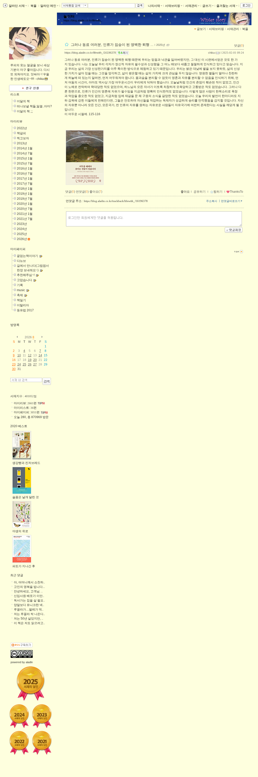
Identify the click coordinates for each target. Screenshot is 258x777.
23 (14, 364)
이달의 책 (23, 101)
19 (29, 360)
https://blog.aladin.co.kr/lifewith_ (82, 20)
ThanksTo (236, 191)
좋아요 (185, 191)
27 (35, 364)
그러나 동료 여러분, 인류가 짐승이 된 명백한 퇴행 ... (112, 45)
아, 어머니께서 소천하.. (29, 582)
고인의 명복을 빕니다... (29, 587)
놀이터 (68, 16)
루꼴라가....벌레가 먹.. (28, 609)
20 (35, 360)
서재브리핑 (172, 6)
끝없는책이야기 (27, 256)
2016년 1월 (25, 168)
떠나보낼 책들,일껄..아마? (34, 106)
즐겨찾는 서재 (225, 6)
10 (19, 355)
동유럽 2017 (25, 310)
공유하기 (200, 191)
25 (24, 364)
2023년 (22, 224)
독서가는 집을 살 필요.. (29, 600)
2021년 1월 (25, 214)
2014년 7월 (25, 153)
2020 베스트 (18, 426)
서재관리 (191, 6)
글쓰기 (206, 6)
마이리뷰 (16, 121)
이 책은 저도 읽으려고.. (29, 623)
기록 (20, 285)
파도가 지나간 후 (23, 566)
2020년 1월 (25, 204)
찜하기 (217, 191)
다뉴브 (21, 261)
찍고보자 (23, 138)
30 (14, 369)
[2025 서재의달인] (30, 683)
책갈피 (21, 133)
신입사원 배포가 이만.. (29, 596)
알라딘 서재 (16, 6)
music (21, 290)
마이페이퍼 (17, 249)
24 (19, 364)
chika (211, 52)
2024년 (22, 229)
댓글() (239, 45)
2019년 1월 (25, 193)
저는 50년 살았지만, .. (28, 618)
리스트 (14, 94)
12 (29, 355)
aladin (29, 662)
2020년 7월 (25, 209)
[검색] (47, 381)
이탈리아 (23, 305)
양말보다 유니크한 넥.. (29, 605)
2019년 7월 (25, 198)
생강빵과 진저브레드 (26, 463)
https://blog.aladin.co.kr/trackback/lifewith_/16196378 (116, 200)
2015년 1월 (25, 158)
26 (29, 364)
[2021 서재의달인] (42, 743)
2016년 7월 (25, 173)
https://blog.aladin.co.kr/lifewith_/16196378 (90, 52)
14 (40, 355)
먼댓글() (82, 191)
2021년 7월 (25, 219)
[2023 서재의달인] (42, 716)
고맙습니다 (24, 280)
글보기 (201, 29)
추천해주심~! (26, 275)
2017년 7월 (25, 183)
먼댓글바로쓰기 (230, 200)
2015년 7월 (25, 163)
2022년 (22, 128)
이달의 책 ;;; (25, 111)
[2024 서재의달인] (19, 716)
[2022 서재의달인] (19, 743)
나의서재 (154, 6)
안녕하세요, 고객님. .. (28, 591)
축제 (20, 295)
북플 (33, 6)
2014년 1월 (25, 148)
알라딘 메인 (48, 6)
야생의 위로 (20, 531)
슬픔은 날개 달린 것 (25, 497)
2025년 (160, 44)
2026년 (22, 239)
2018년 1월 (25, 188)
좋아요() (95, 191)
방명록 (14, 325)
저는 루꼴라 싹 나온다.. (29, 614)
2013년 (22, 143)
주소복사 (211, 200)
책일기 (21, 300)
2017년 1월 (25, 178)
